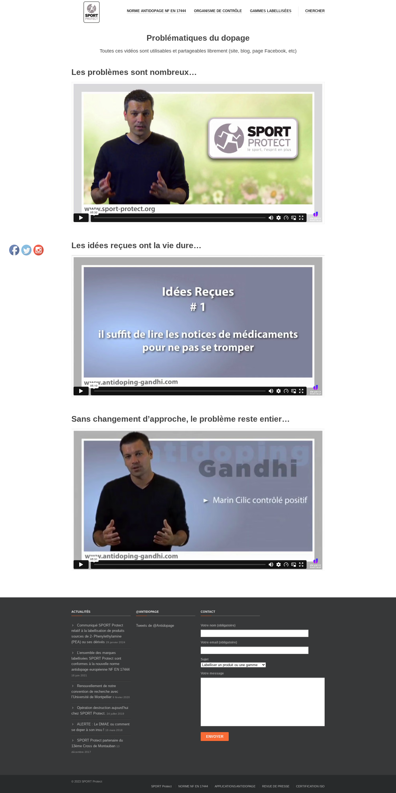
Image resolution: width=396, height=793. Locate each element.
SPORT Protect (161, 786)
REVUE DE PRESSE (275, 786)
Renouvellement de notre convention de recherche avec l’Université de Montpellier (94, 691)
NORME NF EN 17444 (193, 786)
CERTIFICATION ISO (310, 786)
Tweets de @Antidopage (155, 626)
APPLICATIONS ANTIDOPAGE (235, 786)
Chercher (315, 11)
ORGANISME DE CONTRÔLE (218, 11)
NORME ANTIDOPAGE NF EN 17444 (156, 11)
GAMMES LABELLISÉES (270, 11)
